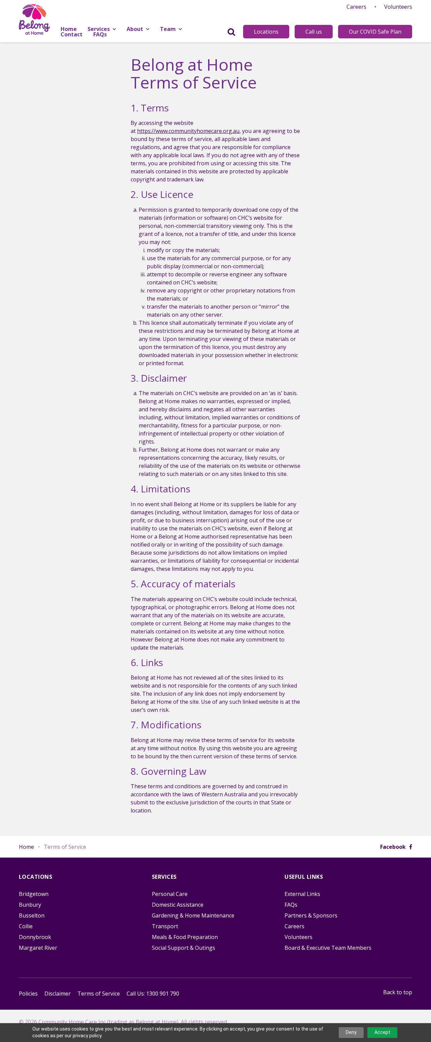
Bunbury (30, 904)
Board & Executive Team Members (328, 947)
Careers (356, 6)
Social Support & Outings (183, 947)
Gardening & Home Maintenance (193, 915)
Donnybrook (35, 937)
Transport (165, 926)
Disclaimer (57, 993)
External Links (302, 894)
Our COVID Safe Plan (375, 31)
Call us (313, 31)
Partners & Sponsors (311, 915)
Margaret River (38, 947)
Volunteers (398, 6)
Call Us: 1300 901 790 (153, 993)
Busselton (31, 915)
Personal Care (170, 894)
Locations (266, 31)
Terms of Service (98, 993)
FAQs (291, 904)
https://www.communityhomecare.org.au (188, 131)
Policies (28, 993)
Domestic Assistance (177, 904)
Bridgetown (33, 894)
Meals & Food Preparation (185, 937)
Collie (26, 926)
